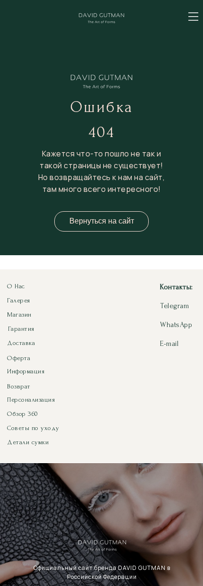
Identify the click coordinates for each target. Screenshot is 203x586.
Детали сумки (28, 442)
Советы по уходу (33, 427)
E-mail (169, 343)
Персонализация (31, 399)
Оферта (18, 358)
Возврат (19, 386)
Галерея (18, 300)
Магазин (19, 314)
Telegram (174, 306)
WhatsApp (176, 324)
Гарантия (21, 328)
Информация (25, 371)
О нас (16, 286)
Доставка (21, 342)
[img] (193, 16)
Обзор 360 (22, 413)
